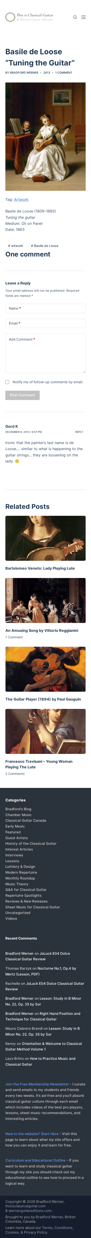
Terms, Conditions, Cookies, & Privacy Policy (39, 1230)
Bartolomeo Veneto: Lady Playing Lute (40, 568)
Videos (11, 918)
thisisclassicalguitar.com (25, 1206)
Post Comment (22, 395)
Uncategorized (17, 912)
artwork (15, 246)
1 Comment (63, 72)
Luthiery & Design (20, 866)
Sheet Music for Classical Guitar (32, 907)
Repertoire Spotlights (23, 895)
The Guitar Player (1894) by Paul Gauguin (43, 699)
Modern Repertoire (21, 872)
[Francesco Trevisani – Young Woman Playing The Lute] (45, 731)
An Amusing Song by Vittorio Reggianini (41, 630)
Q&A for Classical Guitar (26, 889)
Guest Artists (16, 838)
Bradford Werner (19, 953)
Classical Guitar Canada (25, 820)
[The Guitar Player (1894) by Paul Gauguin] (45, 669)
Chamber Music (18, 815)
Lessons (12, 861)
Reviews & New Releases (26, 901)
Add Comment (22, 339)
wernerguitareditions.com (30, 1210)
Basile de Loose (44, 246)
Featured (13, 832)
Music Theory (16, 884)
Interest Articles (19, 849)
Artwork (21, 199)
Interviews (14, 855)
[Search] (75, 17)
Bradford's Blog (18, 809)
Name (15, 308)
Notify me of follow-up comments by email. (48, 382)
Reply (79, 432)
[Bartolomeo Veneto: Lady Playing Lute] (45, 538)
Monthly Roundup (20, 878)
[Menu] (83, 17)
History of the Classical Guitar (30, 843)
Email (14, 323)
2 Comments (14, 774)
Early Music (15, 826)
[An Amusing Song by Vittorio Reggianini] (45, 600)
